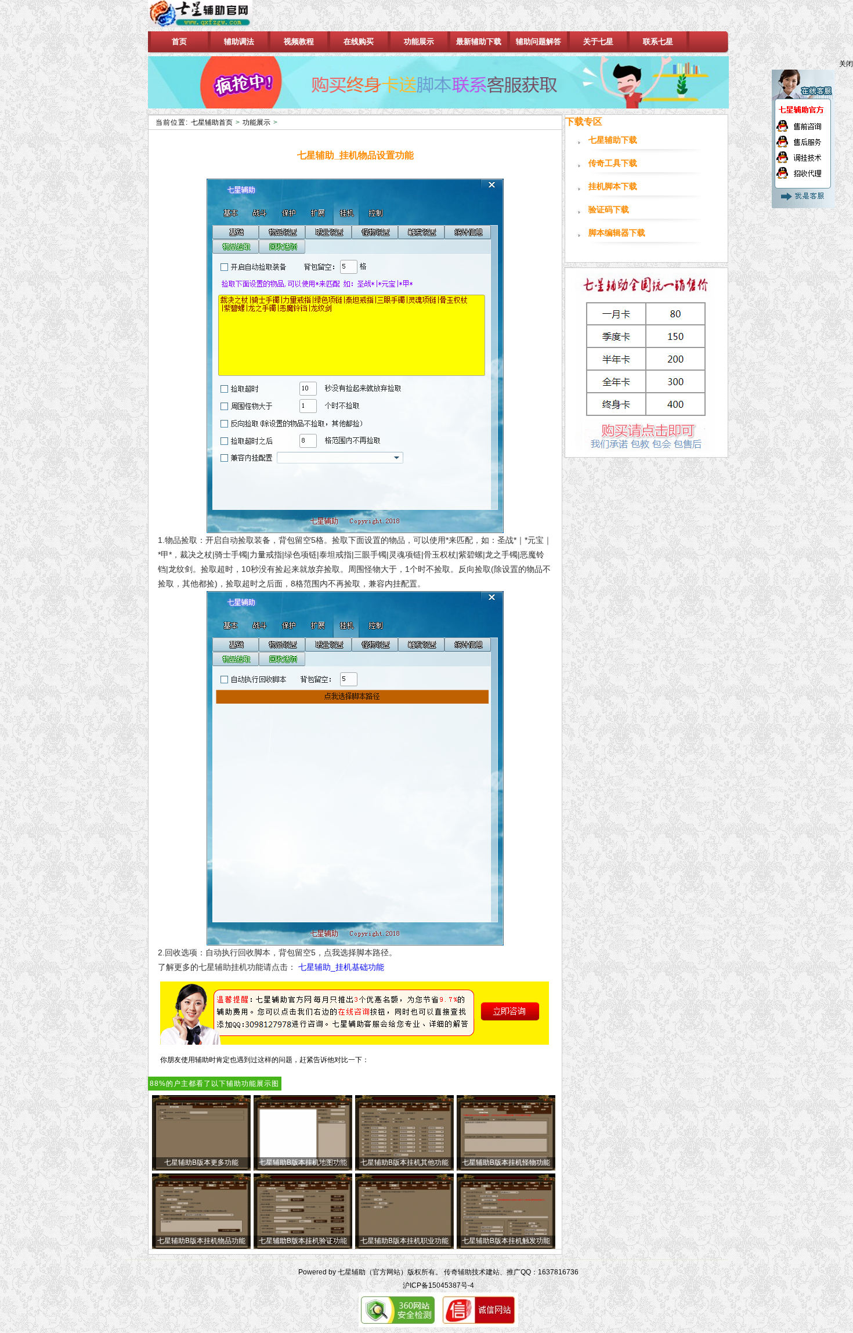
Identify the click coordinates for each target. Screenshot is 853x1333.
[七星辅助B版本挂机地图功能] (303, 1168)
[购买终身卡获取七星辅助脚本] (438, 82)
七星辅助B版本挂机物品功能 (201, 1241)
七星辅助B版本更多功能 (201, 1162)
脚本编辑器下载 (616, 233)
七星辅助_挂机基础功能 (341, 967)
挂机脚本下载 (612, 186)
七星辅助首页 (212, 122)
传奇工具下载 (612, 163)
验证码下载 (608, 209)
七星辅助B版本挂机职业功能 (404, 1241)
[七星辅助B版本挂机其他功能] (404, 1168)
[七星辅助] (210, 15)
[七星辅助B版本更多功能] (201, 1168)
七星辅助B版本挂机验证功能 (303, 1241)
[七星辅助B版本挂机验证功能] (303, 1247)
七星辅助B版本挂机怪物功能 (506, 1162)
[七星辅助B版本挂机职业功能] (404, 1247)
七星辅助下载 (612, 140)
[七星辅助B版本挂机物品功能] (201, 1247)
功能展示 (256, 122)
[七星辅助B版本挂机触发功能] (506, 1247)
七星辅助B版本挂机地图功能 (303, 1162)
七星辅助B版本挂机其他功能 (404, 1162)
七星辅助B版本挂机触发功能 (506, 1241)
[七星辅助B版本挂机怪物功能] (506, 1168)
